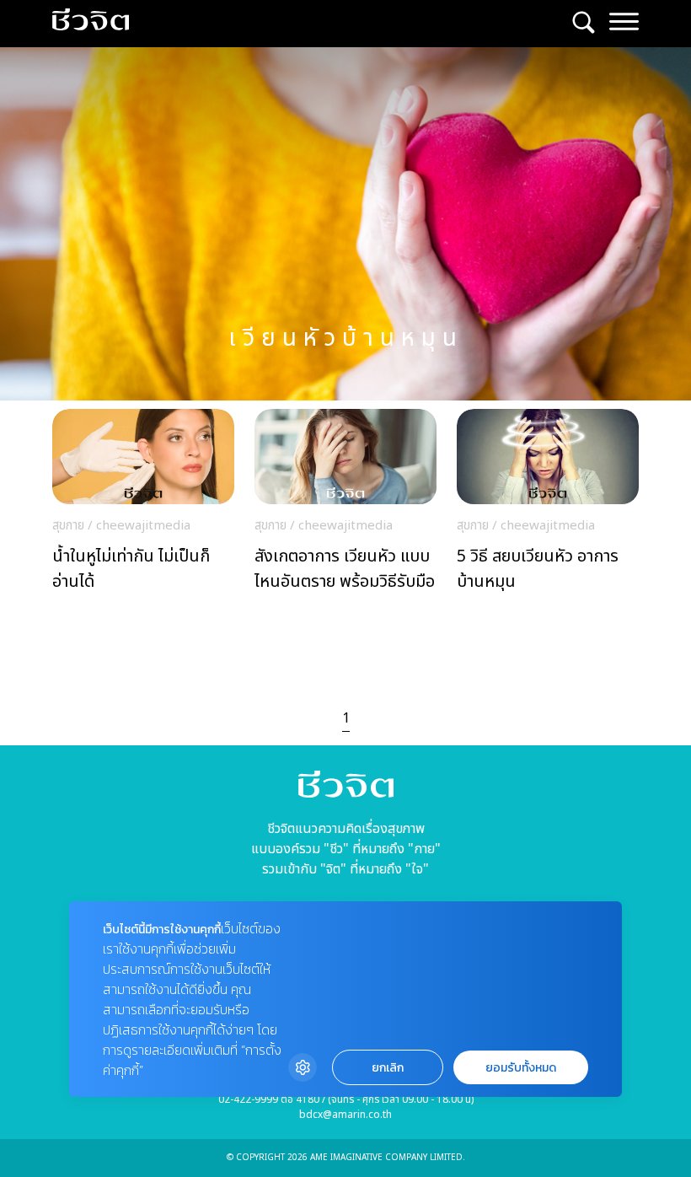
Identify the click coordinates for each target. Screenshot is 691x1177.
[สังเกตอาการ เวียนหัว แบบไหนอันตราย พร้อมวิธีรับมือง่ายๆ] (345, 505)
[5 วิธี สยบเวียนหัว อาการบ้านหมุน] (548, 505)
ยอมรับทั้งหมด (520, 1068)
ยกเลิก (388, 1068)
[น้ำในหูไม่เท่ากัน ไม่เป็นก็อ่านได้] (143, 505)
